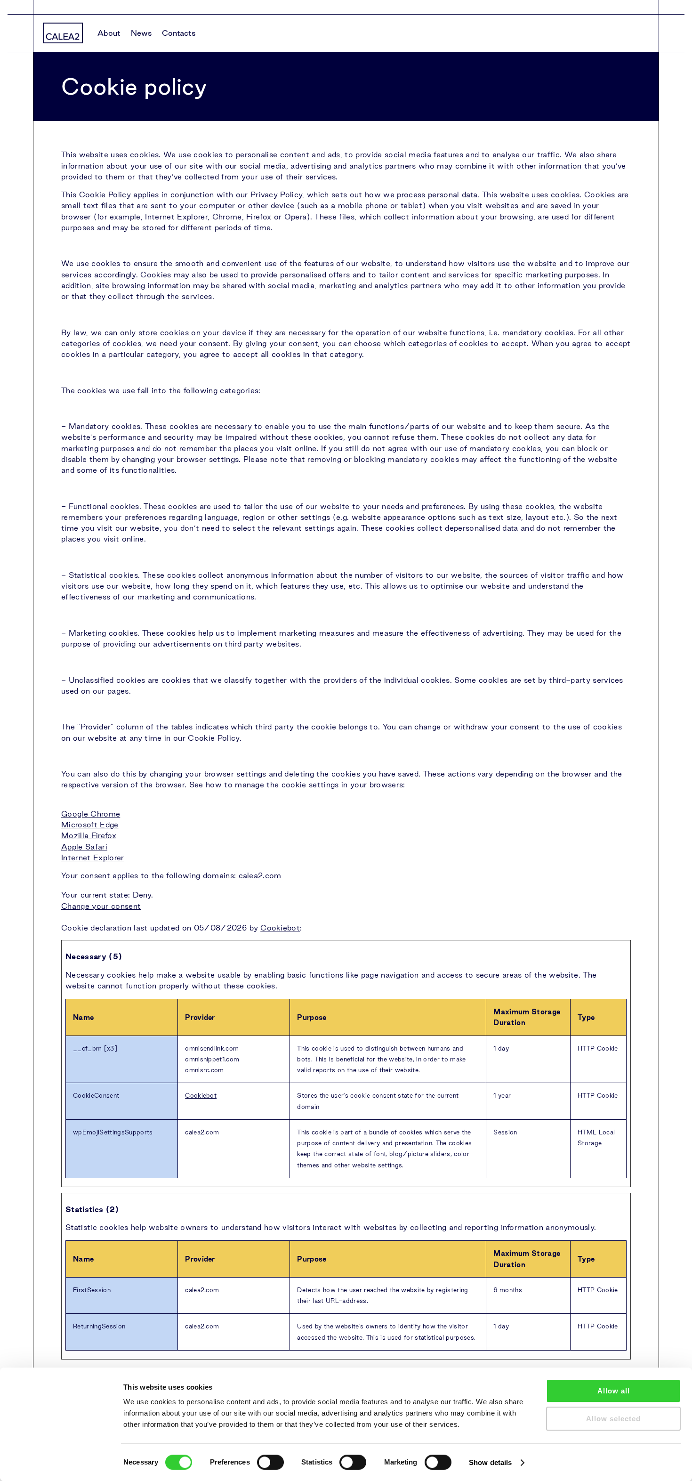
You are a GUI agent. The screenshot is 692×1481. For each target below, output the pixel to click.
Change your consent (101, 906)
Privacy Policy (276, 194)
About (109, 33)
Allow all (613, 1391)
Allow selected (613, 1419)
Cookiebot (280, 927)
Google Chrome (90, 813)
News (141, 33)
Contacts (178, 33)
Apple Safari (84, 846)
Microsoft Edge (90, 824)
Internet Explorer (92, 857)
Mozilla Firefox (88, 835)
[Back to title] (63, 33)
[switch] (270, 1462)
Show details (490, 1462)
